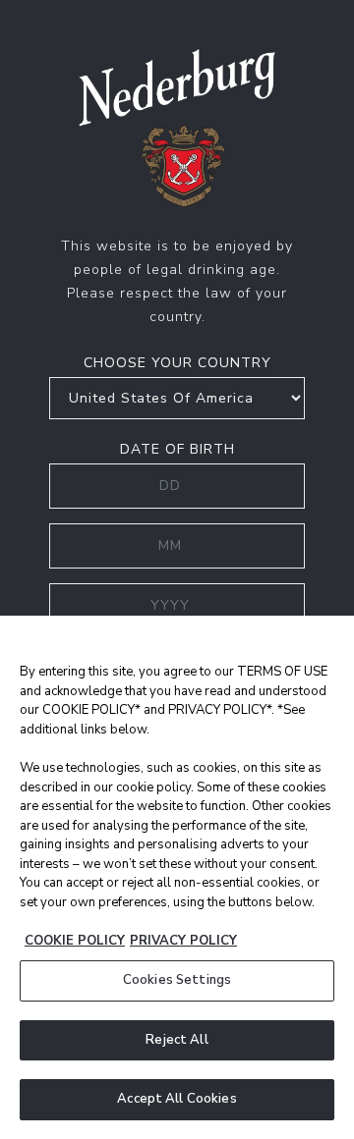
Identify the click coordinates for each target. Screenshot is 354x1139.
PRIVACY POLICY (183, 940)
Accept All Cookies (176, 1099)
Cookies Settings (177, 980)
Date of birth (177, 449)
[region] (177, 877)
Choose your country (177, 362)
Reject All (176, 1040)
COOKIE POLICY (75, 940)
